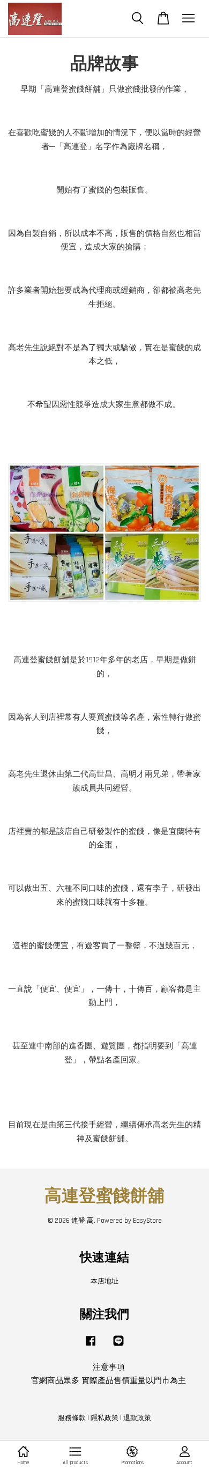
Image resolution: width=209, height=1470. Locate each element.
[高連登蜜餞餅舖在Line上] (118, 1346)
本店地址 (104, 1281)
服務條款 (72, 1418)
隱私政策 (104, 1418)
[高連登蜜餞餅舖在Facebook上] (90, 1346)
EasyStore (147, 1220)
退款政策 (137, 1418)
